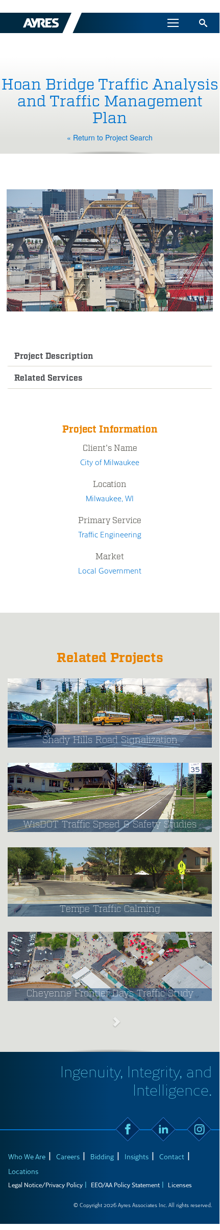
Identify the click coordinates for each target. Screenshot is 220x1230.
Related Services (48, 378)
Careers (68, 1156)
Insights (137, 1156)
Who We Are (26, 1156)
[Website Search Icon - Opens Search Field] (203, 23)
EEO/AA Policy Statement (125, 1185)
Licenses (180, 1185)
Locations (23, 1171)
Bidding (102, 1156)
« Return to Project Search (110, 137)
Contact (171, 1156)
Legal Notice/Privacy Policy (45, 1185)
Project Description (53, 356)
